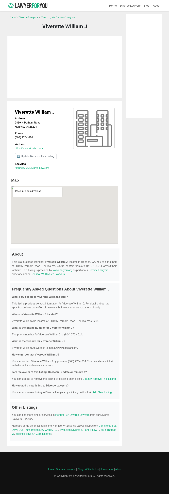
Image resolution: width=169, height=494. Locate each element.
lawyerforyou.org (62, 270)
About (156, 5)
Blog (147, 5)
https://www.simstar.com (29, 148)
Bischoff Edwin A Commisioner (33, 433)
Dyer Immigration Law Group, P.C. (38, 429)
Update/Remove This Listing (99, 378)
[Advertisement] (64, 67)
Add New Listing (102, 392)
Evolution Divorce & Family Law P (79, 429)
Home (113, 5)
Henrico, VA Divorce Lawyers (58, 17)
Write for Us (92, 469)
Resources (107, 469)
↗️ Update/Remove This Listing (35, 156)
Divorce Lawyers (130, 5)
